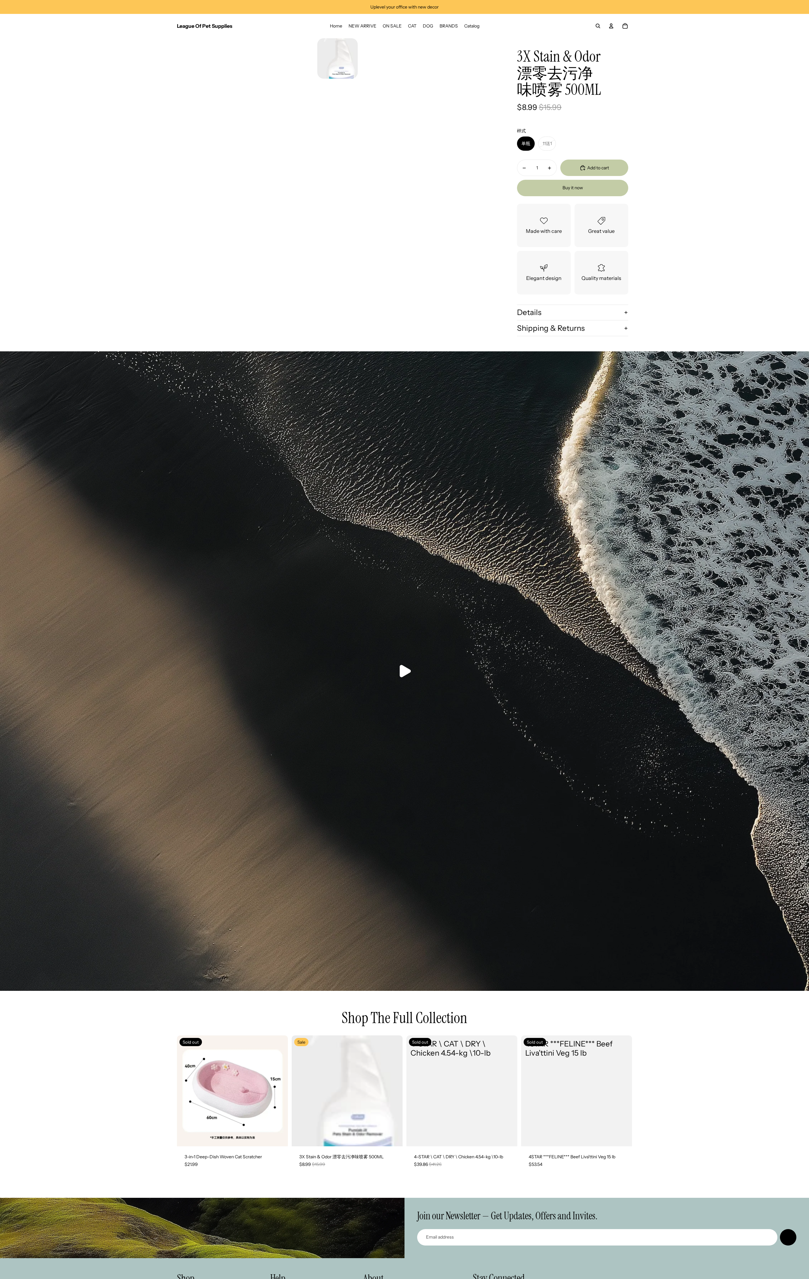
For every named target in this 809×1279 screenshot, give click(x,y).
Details (529, 312)
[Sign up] (788, 1237)
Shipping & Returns (551, 328)
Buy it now (573, 188)
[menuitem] (336, 26)
